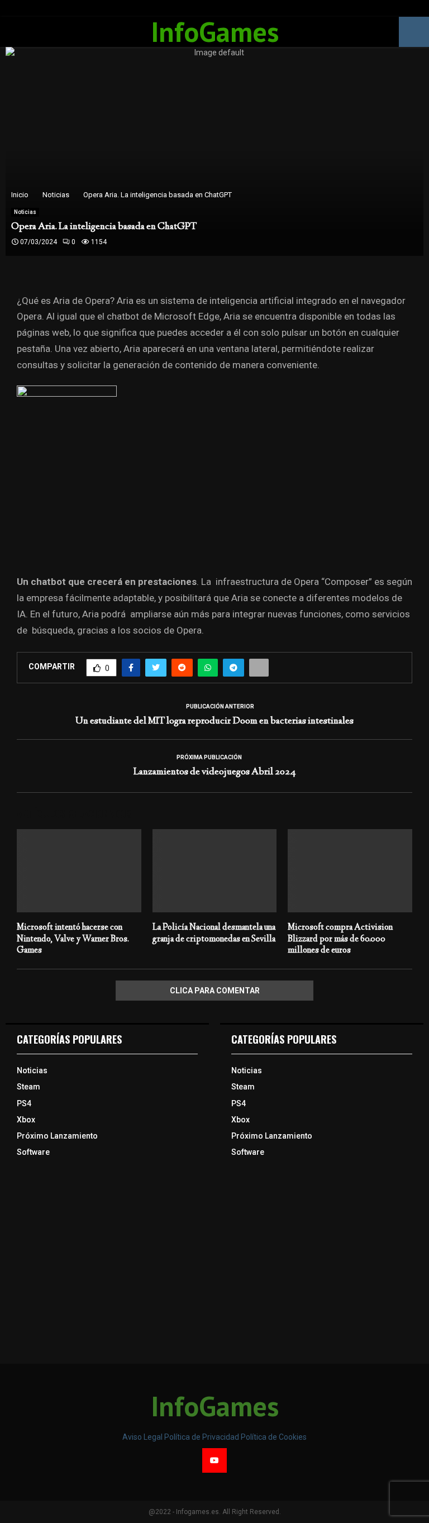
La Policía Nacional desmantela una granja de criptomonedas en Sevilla (213, 933)
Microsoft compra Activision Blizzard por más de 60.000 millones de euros (340, 939)
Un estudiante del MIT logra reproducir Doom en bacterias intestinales (214, 721)
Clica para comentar (215, 990)
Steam (28, 1086)
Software (33, 1152)
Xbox (26, 1119)
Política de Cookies (274, 1436)
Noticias (25, 212)
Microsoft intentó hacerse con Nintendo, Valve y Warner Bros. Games (73, 939)
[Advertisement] (107, 1260)
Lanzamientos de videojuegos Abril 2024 (215, 772)
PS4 (24, 1103)
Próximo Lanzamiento (57, 1135)
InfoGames (215, 32)
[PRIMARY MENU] (15, 32)
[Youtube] (214, 1460)
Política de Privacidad (202, 1436)
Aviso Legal (143, 1436)
